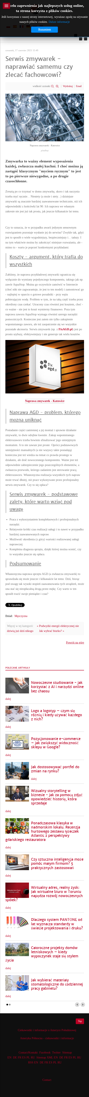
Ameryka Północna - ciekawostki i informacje (47, 1038)
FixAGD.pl (65, 329)
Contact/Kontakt (28, 1052)
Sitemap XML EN (47, 1057)
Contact (46, 1079)
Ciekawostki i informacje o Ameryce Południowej (47, 1030)
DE (15, 1057)
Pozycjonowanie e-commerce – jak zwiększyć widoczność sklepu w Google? (56, 743)
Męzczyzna (20, 616)
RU (33, 1057)
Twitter (56, 1052)
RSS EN (33, 1062)
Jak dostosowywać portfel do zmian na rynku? (55, 769)
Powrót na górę (75, 642)
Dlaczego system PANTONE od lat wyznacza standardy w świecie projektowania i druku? (57, 924)
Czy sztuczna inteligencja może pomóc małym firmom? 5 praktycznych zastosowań (57, 863)
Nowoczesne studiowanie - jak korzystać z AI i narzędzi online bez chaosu (57, 687)
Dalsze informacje (59, 21)
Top (80, 1021)
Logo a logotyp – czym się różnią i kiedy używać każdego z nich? (56, 715)
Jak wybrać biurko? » (51, 631)
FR (19, 1057)
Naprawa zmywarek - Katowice (44, 401)
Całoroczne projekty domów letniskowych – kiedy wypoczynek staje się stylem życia (41, 954)
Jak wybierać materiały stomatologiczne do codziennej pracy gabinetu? (57, 984)
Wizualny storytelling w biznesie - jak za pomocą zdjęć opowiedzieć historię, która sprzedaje (57, 797)
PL (28, 1057)
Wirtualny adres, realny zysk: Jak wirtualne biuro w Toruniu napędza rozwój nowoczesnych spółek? (44, 893)
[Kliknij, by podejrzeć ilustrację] (44, 117)
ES (24, 1057)
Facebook (45, 1052)
